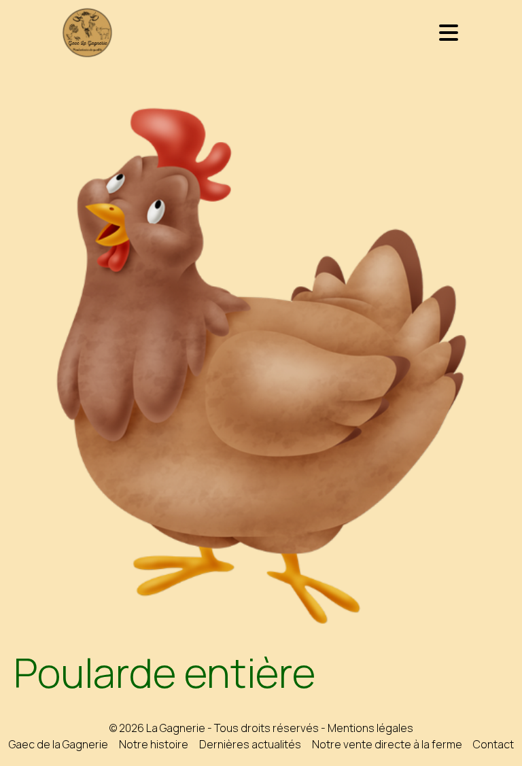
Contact (493, 744)
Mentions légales (370, 727)
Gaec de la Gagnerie (58, 744)
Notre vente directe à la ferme (387, 744)
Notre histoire (153, 744)
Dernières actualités (250, 744)
